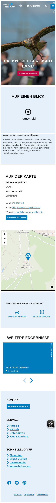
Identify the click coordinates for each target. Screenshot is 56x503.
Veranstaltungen (20, 466)
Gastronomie (18, 462)
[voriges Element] (25, 380)
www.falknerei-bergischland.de (29, 212)
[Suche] (46, 6)
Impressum (29, 495)
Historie (14, 429)
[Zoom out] (4, 238)
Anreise (14, 425)
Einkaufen (16, 455)
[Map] (28, 260)
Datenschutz (42, 495)
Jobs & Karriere (19, 436)
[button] (34, 6)
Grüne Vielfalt (18, 459)
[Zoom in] (4, 234)
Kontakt (18, 495)
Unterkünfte (17, 433)
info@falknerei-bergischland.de (26, 207)
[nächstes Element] (31, 380)
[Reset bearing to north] (4, 243)
